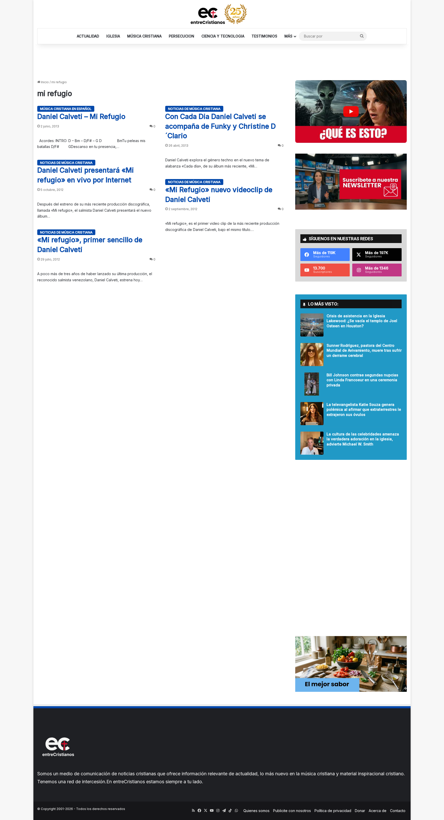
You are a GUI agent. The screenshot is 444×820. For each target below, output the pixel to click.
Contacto (397, 810)
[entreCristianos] (57, 767)
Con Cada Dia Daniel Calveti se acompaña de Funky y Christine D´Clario (220, 126)
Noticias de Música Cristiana (194, 109)
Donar (360, 810)
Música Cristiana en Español (65, 109)
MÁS (288, 36)
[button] (351, 111)
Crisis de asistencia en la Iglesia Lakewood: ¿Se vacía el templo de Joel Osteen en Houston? (362, 321)
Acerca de (377, 810)
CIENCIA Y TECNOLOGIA (222, 36)
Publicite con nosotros (292, 810)
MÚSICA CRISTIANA (144, 36)
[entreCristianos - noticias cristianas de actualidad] (222, 14)
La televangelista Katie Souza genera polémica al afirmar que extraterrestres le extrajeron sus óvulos (364, 409)
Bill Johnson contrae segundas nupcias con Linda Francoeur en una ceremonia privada (362, 380)
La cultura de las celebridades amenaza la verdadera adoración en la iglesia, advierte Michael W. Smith (363, 439)
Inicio (44, 82)
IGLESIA (113, 36)
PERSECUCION (181, 36)
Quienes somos (256, 810)
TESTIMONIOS (264, 36)
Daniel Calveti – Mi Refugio (81, 116)
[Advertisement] (222, 60)
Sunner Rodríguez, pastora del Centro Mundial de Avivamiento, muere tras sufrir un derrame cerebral (364, 350)
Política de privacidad (332, 810)
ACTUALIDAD (88, 36)
